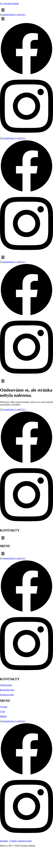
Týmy (2, 711)
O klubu (3, 707)
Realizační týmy (7, 690)
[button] (26, 10)
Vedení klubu (6, 685)
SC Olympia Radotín (9, 3)
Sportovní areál (7, 694)
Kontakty (4, 841)
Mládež (3, 716)
